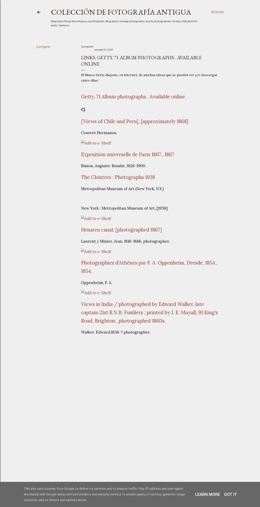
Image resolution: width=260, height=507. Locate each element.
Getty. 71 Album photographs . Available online (133, 97)
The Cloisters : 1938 (118, 177)
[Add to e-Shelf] (96, 143)
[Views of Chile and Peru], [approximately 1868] (134, 121)
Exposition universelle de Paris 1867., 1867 (127, 154)
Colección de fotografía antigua (121, 12)
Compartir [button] (43, 47)
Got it (230, 494)
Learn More (207, 494)
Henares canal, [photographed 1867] (121, 230)
